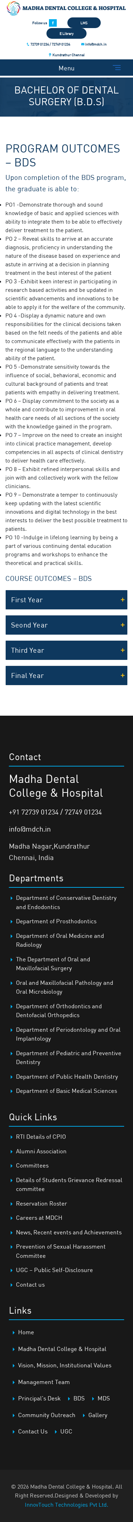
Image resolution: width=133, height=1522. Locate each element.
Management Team (44, 1381)
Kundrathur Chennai (68, 55)
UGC (66, 1431)
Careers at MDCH (39, 1217)
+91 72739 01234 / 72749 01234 (55, 811)
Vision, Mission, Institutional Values (64, 1365)
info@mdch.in (95, 44)
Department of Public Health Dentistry (67, 1076)
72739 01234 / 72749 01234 (50, 44)
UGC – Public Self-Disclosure (54, 1269)
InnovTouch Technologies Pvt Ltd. (66, 1504)
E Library (66, 33)
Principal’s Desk (39, 1398)
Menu (66, 68)
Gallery (97, 1415)
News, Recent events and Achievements (69, 1232)
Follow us (39, 23)
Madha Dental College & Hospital (62, 1348)
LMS (84, 23)
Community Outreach (47, 1415)
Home (26, 1332)
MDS (104, 1398)
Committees (32, 1165)
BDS (79, 1398)
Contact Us (33, 1431)
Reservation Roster (41, 1203)
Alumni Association (41, 1151)
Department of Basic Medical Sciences (66, 1090)
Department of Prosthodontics (56, 921)
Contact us (30, 1284)
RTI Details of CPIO (41, 1136)
